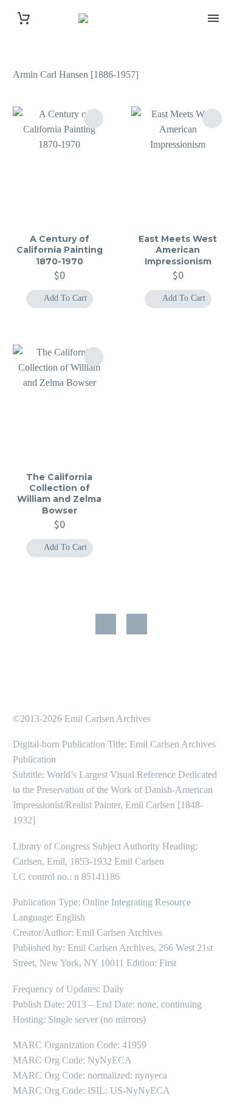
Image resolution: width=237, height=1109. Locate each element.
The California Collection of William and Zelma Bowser (59, 494)
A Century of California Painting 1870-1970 (59, 249)
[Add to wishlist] (93, 118)
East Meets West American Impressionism (178, 249)
